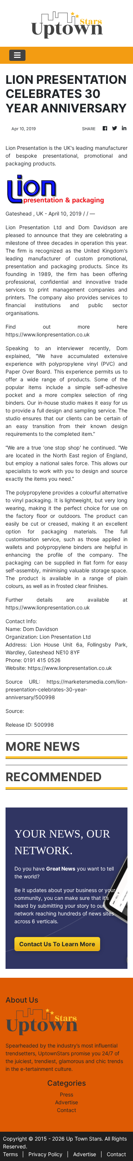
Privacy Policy (45, 1154)
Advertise (66, 1102)
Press (66, 1094)
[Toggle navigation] (17, 55)
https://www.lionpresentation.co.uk (48, 334)
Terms (10, 1154)
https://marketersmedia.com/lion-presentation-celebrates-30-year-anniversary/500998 (66, 689)
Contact (66, 1110)
